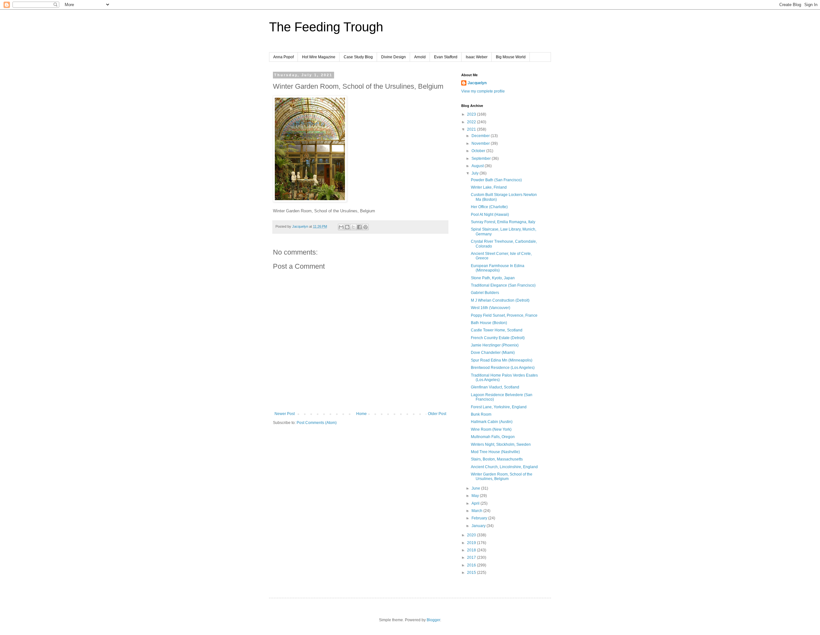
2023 (472, 114)
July (476, 173)
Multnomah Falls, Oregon (493, 437)
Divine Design (393, 57)
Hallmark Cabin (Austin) (491, 421)
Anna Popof (283, 57)
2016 (472, 565)
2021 (472, 129)
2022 (472, 122)
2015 (472, 572)
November (481, 143)
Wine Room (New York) (491, 429)
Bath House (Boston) (489, 323)
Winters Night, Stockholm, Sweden (501, 444)
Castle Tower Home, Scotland (496, 330)
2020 (472, 535)
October (479, 151)
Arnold (420, 57)
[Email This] (341, 227)
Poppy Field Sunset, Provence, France (504, 315)
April (476, 503)
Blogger (433, 620)
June (476, 488)
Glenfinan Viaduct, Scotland (495, 387)
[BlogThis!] (347, 227)
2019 (472, 543)
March (477, 511)
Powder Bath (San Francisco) (496, 180)
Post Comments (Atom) (317, 422)
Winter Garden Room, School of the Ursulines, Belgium (501, 476)
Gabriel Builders (485, 292)
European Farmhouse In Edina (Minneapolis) (497, 268)
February (480, 518)
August (478, 166)
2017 (472, 557)
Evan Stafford (445, 57)
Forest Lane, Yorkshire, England (499, 407)
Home (361, 413)
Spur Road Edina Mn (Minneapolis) (501, 360)
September (482, 158)
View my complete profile (483, 91)
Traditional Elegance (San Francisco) (503, 285)
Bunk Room (481, 414)
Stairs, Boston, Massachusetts (497, 459)
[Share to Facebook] (359, 227)
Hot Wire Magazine (318, 57)
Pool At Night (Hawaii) (490, 214)
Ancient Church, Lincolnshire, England (504, 467)
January (479, 526)
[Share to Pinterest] (365, 227)
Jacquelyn (477, 83)
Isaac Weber (477, 57)
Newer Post (285, 413)
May (476, 495)
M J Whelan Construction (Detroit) (500, 300)
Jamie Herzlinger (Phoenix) (495, 345)
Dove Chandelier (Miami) (493, 352)
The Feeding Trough (326, 27)
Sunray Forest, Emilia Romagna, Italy (503, 222)
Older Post (437, 413)
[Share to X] (353, 227)
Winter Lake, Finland (489, 187)
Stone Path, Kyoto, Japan (493, 278)
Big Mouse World (511, 57)
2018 (472, 550)
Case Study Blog (358, 57)
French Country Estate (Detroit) (498, 338)
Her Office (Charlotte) (489, 207)
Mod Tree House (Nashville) (495, 452)
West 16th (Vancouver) (490, 307)
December (481, 136)
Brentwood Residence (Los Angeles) (503, 367)
